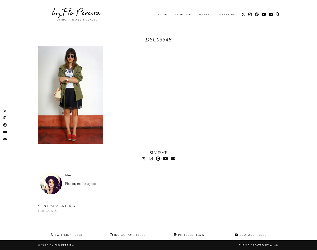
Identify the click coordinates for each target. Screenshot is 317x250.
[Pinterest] (257, 14)
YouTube (253, 234)
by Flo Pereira (76, 12)
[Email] (271, 14)
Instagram (89, 183)
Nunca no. (58, 208)
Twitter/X (68, 234)
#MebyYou (225, 14)
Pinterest (191, 234)
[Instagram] (250, 14)
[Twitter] (244, 14)
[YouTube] (264, 14)
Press (204, 14)
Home (162, 14)
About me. (183, 14)
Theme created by (259, 245)
